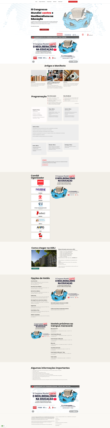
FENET (40, 238)
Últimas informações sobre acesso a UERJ (66, 249)
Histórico (65, 82)
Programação (49, 1)
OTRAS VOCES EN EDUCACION (40, 207)
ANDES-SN (40, 185)
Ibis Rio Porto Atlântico (35, 291)
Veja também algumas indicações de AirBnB (59, 303)
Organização (60, 1)
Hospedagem (57, 425)
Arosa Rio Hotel (34, 281)
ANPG (40, 231)
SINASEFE (40, 200)
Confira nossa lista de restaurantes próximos (60, 308)
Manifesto (54, 1)
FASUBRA (40, 193)
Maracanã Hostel (54, 328)
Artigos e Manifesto (42, 1)
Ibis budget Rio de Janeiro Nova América (39, 300)
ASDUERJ (40, 216)
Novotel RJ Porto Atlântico (36, 286)
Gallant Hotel (33, 295)
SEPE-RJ (40, 223)
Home (36, 1)
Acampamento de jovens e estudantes (61, 422)
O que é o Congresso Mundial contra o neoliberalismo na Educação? (53, 83)
